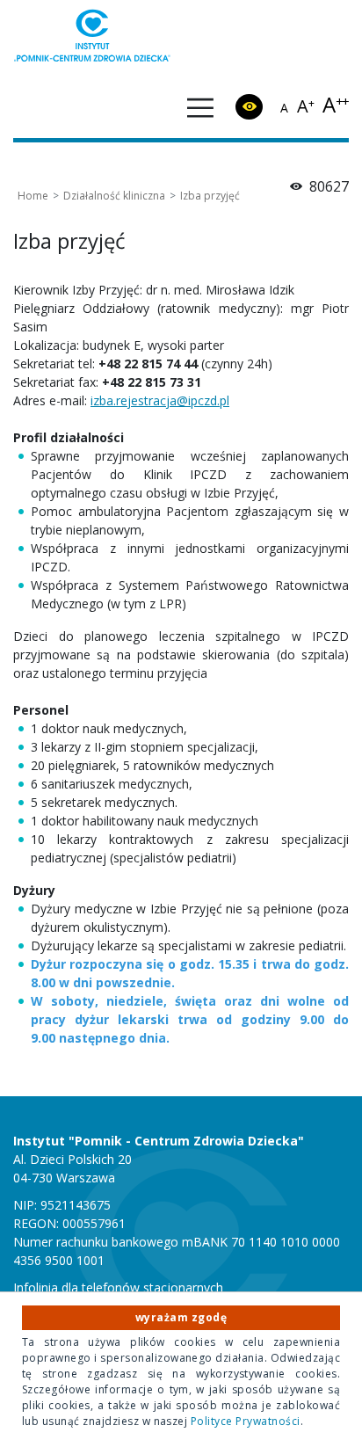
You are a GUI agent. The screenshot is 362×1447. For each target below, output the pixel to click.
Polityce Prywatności (245, 1421)
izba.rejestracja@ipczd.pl (159, 400)
